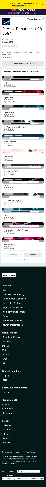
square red (8, 98)
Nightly (5, 375)
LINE (6, 83)
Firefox (18, 6)
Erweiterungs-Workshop (14, 298)
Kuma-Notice (9, 156)
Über (4, 290)
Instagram (7, 425)
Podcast (6, 442)
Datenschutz (7, 452)
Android (6, 354)
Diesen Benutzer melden (23, 63)
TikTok (5, 434)
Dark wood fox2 (11, 171)
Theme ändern (8, 475)
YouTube (6, 429)
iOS (4, 350)
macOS (5, 346)
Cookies (19, 452)
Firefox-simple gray (12, 200)
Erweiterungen (14, 13)
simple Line (9, 186)
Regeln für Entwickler (12, 307)
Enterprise (7, 392)
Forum (5, 316)
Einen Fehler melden (12, 320)
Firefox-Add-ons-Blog (13, 294)
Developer (7, 413)
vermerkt (21, 456)
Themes (25, 13)
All (3, 363)
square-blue (9, 112)
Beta (4, 380)
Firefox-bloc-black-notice (15, 127)
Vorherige (13, 255)
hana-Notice (9, 244)
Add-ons (6, 285)
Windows (6, 341)
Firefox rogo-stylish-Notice (16, 230)
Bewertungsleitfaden (12, 325)
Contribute (7, 408)
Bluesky (6, 438)
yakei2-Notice (10, 142)
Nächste (33, 255)
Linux (5, 359)
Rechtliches (30, 452)
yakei (6, 215)
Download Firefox (11, 337)
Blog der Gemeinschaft (13, 312)
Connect (6, 404)
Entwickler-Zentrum (12, 303)
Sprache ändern (8, 471)
